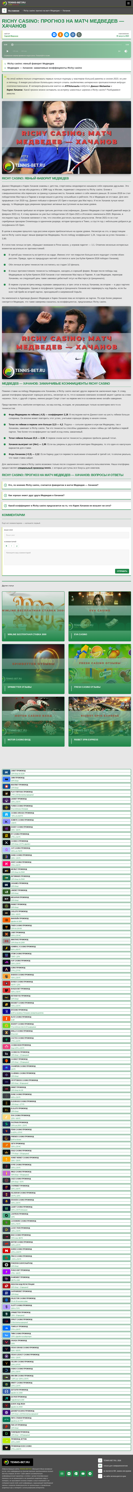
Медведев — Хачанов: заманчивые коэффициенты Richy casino (44, 68)
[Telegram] (66, 34)
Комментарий (10, 541)
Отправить (122, 571)
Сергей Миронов (11, 36)
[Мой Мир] (72, 34)
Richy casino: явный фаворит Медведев (30, 63)
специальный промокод (31, 468)
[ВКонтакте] (54, 34)
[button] (79, 34)
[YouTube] (83, 1473)
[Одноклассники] (60, 34)
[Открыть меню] (128, 3)
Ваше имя (8, 530)
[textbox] (66, 557)
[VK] (69, 1473)
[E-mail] (62, 1473)
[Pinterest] (76, 1473)
